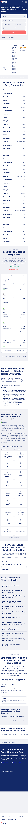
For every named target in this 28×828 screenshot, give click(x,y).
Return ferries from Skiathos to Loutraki (13, 721)
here (14, 357)
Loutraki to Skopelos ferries (8, 734)
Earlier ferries (7, 350)
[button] (8, 24)
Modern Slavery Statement (8, 819)
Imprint (3, 816)
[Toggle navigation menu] (26, 2)
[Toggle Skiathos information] (25, 700)
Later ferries (20, 350)
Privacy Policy (20, 816)
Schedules (21, 77)
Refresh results (13, 269)
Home (2, 741)
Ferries (8, 741)
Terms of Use (11, 816)
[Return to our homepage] (4, 2)
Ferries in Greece (16, 741)
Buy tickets (13, 77)
